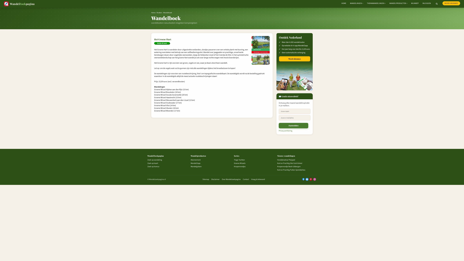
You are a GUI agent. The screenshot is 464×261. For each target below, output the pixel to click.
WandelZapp (195, 163)
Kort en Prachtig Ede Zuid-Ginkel (289, 163)
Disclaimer (215, 179)
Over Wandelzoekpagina (231, 179)
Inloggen (426, 3)
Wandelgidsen (196, 166)
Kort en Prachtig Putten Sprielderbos (291, 170)
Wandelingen (356, 3)
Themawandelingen (376, 3)
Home (343, 3)
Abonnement (196, 160)
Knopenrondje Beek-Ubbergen (289, 166)
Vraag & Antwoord (258, 179)
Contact (246, 179)
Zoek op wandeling (154, 160)
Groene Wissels (239, 163)
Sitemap (206, 179)
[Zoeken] (437, 4)
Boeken (159, 13)
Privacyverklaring (285, 130)
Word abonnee (451, 3)
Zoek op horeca (153, 166)
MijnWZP (415, 3)
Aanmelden (293, 126)
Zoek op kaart (152, 163)
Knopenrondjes (240, 166)
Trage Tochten (239, 160)
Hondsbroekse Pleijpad (286, 160)
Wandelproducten (398, 3)
